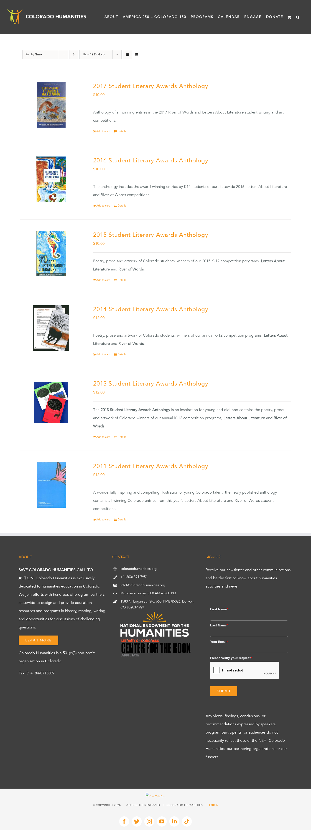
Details (121, 131)
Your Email (219, 641)
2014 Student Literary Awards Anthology (150, 310)
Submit (224, 691)
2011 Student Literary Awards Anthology (150, 466)
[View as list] (136, 54)
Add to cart (103, 131)
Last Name (219, 625)
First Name (219, 609)
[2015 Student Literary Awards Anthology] (51, 253)
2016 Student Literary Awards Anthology (150, 161)
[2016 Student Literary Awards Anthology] (51, 179)
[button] (298, 17)
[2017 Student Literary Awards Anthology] (51, 105)
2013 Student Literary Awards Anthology (150, 384)
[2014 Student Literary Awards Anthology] (51, 328)
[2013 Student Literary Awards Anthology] (51, 402)
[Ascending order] (73, 54)
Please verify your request (231, 658)
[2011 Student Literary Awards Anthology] (51, 485)
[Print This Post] (156, 796)
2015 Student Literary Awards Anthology (150, 235)
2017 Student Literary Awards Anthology (150, 86)
